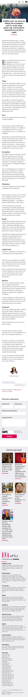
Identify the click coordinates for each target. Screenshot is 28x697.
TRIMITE (9, 436)
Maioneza (17, 628)
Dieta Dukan (12, 616)
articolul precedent (8, 382)
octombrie (14, 389)
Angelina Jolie (5, 578)
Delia (7, 579)
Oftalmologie (18, 609)
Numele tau (5, 404)
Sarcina (4, 606)
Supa (6, 627)
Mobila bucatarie (6, 637)
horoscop (4, 391)
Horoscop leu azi (6, 681)
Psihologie (16, 606)
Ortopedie (12, 611)
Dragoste (4, 565)
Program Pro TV (16, 580)
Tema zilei (20, 646)
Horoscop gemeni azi (7, 670)
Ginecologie (23, 606)
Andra (3, 579)
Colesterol (11, 608)
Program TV (9, 580)
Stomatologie (5, 608)
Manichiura (8, 589)
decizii (19, 389)
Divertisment (6, 573)
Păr (3, 587)
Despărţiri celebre (16, 647)
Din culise (4, 646)
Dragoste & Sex (6, 563)
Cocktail (20, 627)
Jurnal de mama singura (13, 639)
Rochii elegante (19, 598)
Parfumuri (14, 587)
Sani (3, 589)
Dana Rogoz (12, 578)
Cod (3, 429)
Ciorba (12, 625)
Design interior (22, 638)
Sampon (13, 589)
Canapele (8, 638)
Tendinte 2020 (5, 601)
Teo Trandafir (19, 576)
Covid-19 (7, 649)
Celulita (21, 589)
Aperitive (8, 628)
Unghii (9, 587)
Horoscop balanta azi (7, 682)
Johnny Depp (11, 576)
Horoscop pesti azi (7, 680)
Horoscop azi (5, 657)
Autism (13, 641)
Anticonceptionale (19, 608)
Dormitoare (14, 638)
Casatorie (11, 566)
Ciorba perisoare (6, 630)
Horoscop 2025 (6, 656)
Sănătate (5, 605)
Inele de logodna (6, 600)
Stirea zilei (15, 646)
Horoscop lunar (6, 663)
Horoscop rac (5, 664)
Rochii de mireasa (18, 597)
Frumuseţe (5, 586)
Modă (3, 595)
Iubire (7, 566)
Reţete (4, 624)
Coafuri (19, 587)
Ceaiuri (8, 606)
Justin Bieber (18, 579)
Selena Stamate (15, 376)
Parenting (4, 639)
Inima (11, 606)
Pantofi (13, 598)
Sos (18, 625)
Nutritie (4, 619)
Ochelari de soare (21, 600)
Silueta (4, 620)
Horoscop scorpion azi (7, 675)
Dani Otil (18, 578)
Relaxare (18, 616)
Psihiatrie (18, 611)
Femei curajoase (6, 641)
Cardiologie (12, 609)
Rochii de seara (10, 597)
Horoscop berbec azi (7, 684)
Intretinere (5, 617)
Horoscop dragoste (7, 658)
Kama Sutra (20, 566)
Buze (17, 589)
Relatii (21, 565)
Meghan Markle (6, 575)
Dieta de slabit (10, 619)
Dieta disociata (18, 619)
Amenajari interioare (16, 637)
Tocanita (16, 627)
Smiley (23, 578)
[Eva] (5, 2)
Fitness (7, 616)
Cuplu (3, 566)
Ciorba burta (20, 630)
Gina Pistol (11, 579)
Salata (21, 625)
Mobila (4, 638)
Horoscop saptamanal (7, 685)
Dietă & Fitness (6, 614)
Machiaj (24, 587)
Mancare (4, 625)
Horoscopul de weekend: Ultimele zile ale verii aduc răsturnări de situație (7, 499)
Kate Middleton (15, 575)
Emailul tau (18, 404)
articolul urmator (20, 385)
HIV (9, 611)
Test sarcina (5, 609)
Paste (8, 625)
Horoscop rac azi (6, 668)
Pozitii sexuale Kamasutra (8, 568)
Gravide (23, 639)
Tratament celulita (14, 590)
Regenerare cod (18, 432)
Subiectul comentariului (9, 411)
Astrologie (4, 661)
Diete (3, 616)
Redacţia (4, 694)
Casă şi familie (6, 635)
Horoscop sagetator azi (8, 677)
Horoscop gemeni (6, 667)
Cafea (3, 627)
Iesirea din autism (6, 647)
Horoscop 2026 (6, 654)
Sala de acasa (18, 620)
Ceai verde (4, 611)
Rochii (5, 587)
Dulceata (10, 627)
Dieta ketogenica (10, 620)
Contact (8, 694)
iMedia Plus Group (16, 690)
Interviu (10, 646)
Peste (15, 625)
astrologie (9, 391)
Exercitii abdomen (17, 617)
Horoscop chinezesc (7, 660)
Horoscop (5, 653)
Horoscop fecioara (6, 665)
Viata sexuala (15, 565)
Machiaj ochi (5, 590)
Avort (23, 609)
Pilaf (21, 628)
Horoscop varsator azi (7, 678)
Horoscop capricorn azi (8, 674)
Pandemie (12, 649)
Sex (15, 566)
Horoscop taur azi (6, 673)
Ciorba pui (14, 630)
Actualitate (5, 644)
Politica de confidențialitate (8, 692)
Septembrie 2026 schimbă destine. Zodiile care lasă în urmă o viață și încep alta (7, 468)
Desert (12, 628)
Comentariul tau (7, 417)
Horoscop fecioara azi (7, 671)
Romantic (9, 565)
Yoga (22, 616)
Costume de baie (6, 598)
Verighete (13, 600)
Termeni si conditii (19, 692)
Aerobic (10, 617)
